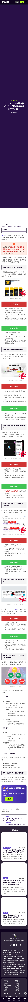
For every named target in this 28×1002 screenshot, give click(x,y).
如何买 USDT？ (8, 996)
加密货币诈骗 (5, 811)
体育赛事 (6, 988)
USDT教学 (14, 100)
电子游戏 (6, 984)
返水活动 (16, 986)
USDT (3, 235)
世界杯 (6, 878)
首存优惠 (16, 984)
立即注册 (9, 799)
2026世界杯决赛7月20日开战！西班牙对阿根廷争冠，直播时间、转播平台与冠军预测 (13, 883)
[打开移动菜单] (26, 2)
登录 (22, 2)
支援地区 (16, 996)
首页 (2, 224)
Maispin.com (6, 950)
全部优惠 (16, 990)
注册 (17, 2)
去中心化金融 (14, 609)
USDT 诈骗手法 (15, 809)
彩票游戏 (6, 990)
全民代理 (16, 988)
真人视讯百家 (7, 986)
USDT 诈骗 (4, 809)
